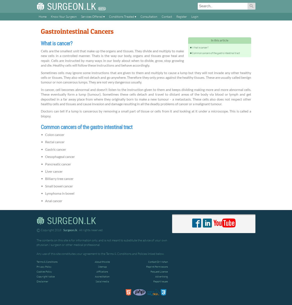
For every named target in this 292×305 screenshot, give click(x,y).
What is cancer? (200, 47)
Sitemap (102, 266)
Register (181, 16)
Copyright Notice (46, 276)
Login (194, 16)
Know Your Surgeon (64, 16)
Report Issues (160, 281)
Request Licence (159, 271)
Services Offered (92, 16)
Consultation (148, 16)
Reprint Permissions (157, 266)
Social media (102, 281)
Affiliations (102, 271)
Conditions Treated (121, 16)
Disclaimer (42, 281)
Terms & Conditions (47, 261)
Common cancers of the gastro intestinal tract (216, 53)
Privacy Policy (44, 266)
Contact (167, 16)
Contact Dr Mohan (158, 261)
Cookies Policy (44, 271)
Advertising (161, 276)
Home (43, 16)
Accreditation (102, 276)
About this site (102, 261)
